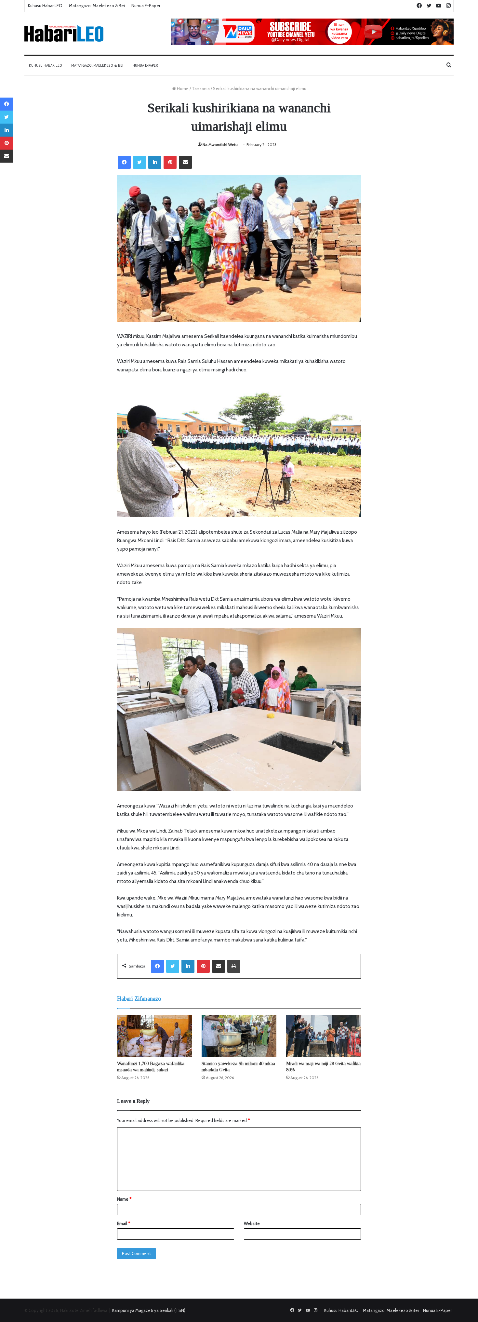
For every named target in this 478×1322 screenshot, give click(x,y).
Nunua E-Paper (145, 5)
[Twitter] (139, 162)
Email (123, 1223)
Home (182, 88)
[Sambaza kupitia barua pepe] (185, 162)
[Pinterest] (170, 162)
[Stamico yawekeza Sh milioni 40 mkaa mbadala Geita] (239, 1036)
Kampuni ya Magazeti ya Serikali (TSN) (148, 1310)
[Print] (233, 966)
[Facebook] (124, 162)
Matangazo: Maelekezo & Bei (97, 5)
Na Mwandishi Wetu (220, 144)
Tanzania (201, 88)
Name (124, 1199)
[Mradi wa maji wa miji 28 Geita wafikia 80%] (323, 1036)
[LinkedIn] (154, 162)
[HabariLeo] (63, 33)
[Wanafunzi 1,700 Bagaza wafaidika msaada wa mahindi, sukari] (154, 1036)
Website (252, 1223)
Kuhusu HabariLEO (45, 5)
